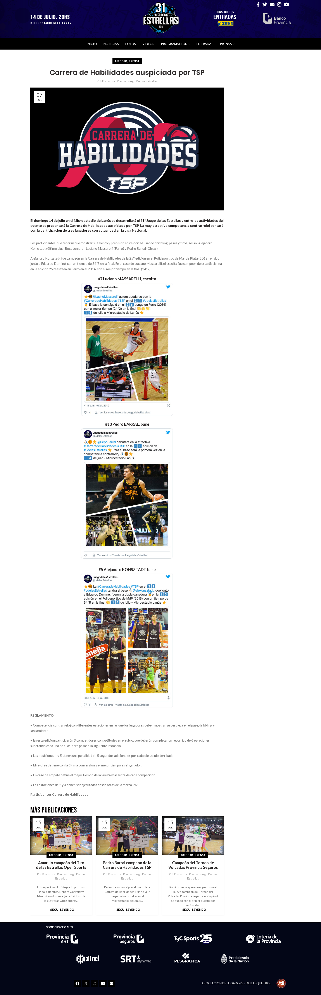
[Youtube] (103, 983)
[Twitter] (264, 4)
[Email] (272, 4)
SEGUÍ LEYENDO (62, 909)
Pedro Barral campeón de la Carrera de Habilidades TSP (127, 865)
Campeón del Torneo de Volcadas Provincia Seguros (193, 865)
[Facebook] (258, 4)
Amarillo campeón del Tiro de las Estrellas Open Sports (61, 865)
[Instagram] (279, 4)
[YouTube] (287, 4)
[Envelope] (111, 983)
